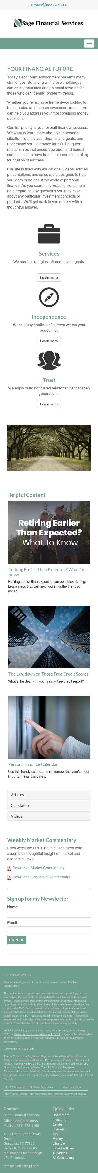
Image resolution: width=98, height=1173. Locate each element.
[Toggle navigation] (89, 43)
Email (12, 922)
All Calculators (63, 1157)
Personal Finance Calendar (33, 764)
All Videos (60, 1152)
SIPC (38, 1063)
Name (12, 907)
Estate (57, 1124)
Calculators (20, 805)
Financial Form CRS (20, 975)
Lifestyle (59, 1143)
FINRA (28, 1063)
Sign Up (17, 940)
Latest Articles (63, 1148)
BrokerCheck (11, 986)
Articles (17, 795)
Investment (61, 1119)
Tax (55, 1133)
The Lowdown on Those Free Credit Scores (48, 674)
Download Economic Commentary (40, 877)
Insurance (60, 1129)
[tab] (49, 794)
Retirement (61, 1114)
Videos (16, 816)
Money (58, 1138)
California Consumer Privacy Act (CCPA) (37, 1034)
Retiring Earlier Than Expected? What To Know (46, 572)
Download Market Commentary (38, 868)
